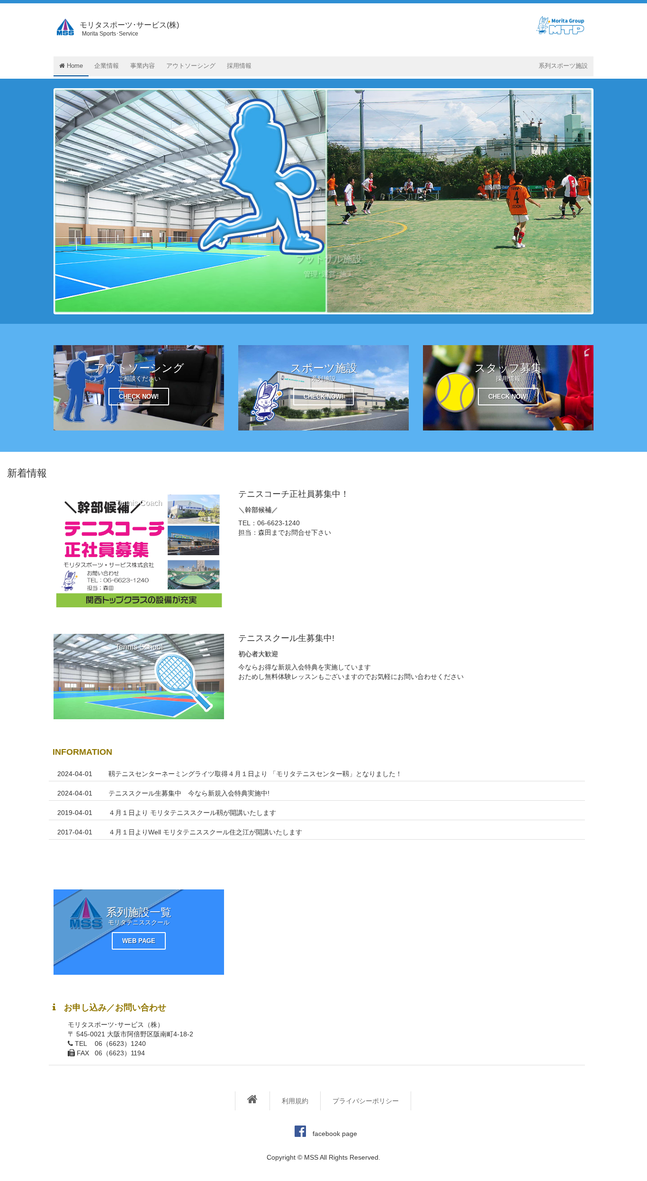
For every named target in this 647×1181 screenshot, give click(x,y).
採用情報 (239, 65)
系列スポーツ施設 (563, 65)
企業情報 (106, 65)
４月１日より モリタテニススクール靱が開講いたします (192, 812)
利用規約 (295, 1101)
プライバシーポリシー (365, 1101)
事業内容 (142, 65)
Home (74, 65)
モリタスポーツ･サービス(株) (129, 29)
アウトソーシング (191, 65)
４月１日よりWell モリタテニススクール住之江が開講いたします (205, 832)
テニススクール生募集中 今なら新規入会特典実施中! (189, 793)
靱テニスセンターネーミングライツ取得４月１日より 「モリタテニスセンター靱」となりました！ (255, 774)
